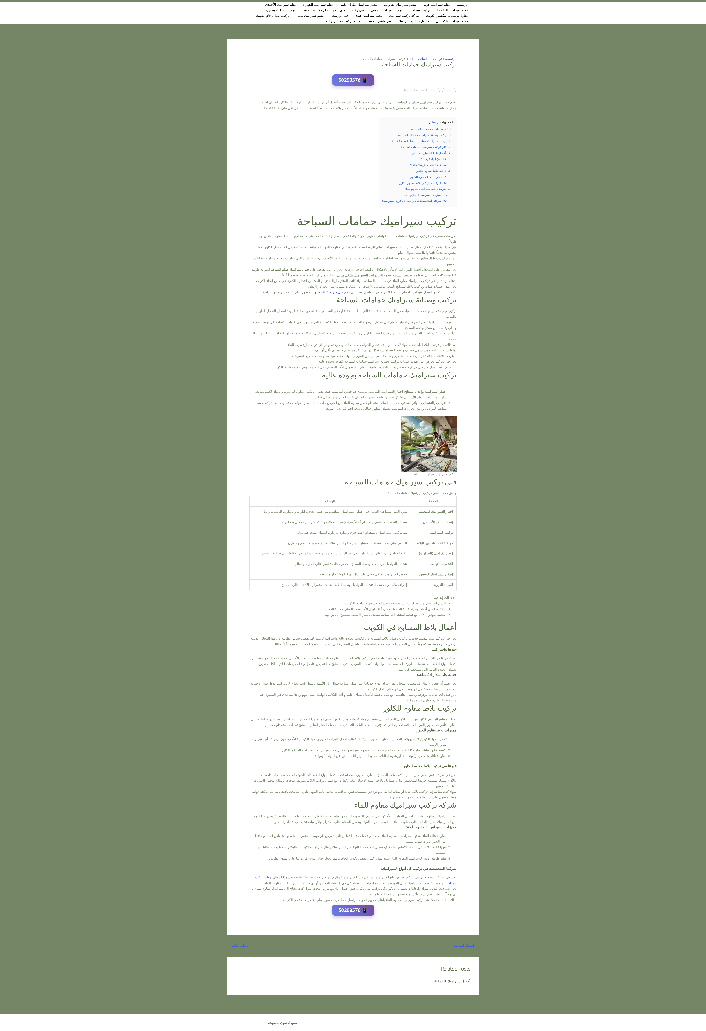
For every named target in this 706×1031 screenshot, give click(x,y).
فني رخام (358, 10)
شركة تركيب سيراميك (404, 15)
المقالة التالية (238, 946)
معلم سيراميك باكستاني (452, 21)
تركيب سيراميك (419, 10)
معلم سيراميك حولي (436, 4)
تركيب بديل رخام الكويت (272, 15)
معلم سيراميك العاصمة (452, 10)
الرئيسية (462, 4)
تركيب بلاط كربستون (280, 10)
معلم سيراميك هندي (368, 15)
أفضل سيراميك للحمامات (450, 981)
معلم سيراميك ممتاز (310, 15)
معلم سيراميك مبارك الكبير (358, 4)
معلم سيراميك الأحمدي (281, 4)
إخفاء (433, 122)
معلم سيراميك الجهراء (318, 4)
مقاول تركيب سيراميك (413, 21)
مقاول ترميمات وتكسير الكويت (447, 15)
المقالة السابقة (466, 946)
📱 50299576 (353, 80)
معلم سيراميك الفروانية (400, 4)
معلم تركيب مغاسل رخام (343, 21)
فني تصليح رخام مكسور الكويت (323, 10)
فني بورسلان (339, 15)
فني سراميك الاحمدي (329, 292)
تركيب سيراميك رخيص (386, 10)
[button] (235, 13)
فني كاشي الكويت (379, 21)
